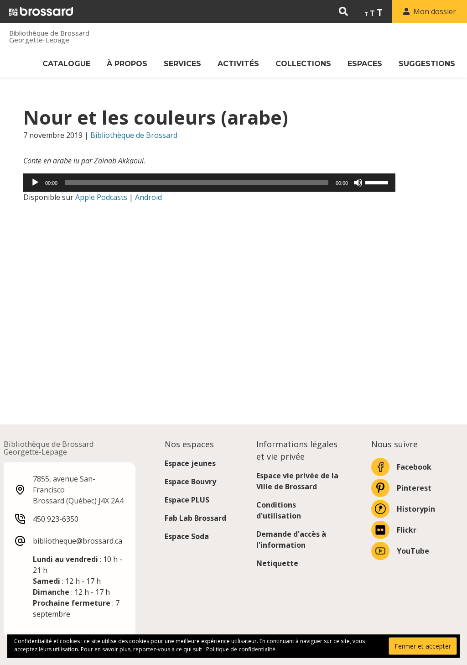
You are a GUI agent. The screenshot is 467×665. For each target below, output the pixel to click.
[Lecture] (35, 182)
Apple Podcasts (101, 197)
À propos (127, 63)
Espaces (365, 63)
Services (182, 63)
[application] (209, 182)
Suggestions (427, 63)
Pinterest (414, 488)
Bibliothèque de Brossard (133, 135)
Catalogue (66, 63)
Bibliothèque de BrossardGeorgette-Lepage (49, 36)
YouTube (413, 551)
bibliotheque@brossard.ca (77, 541)
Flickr (406, 530)
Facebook (414, 467)
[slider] (378, 181)
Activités (238, 63)
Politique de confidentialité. (241, 649)
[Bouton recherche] (343, 11)
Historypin (416, 509)
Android (148, 197)
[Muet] (358, 182)
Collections (303, 63)
